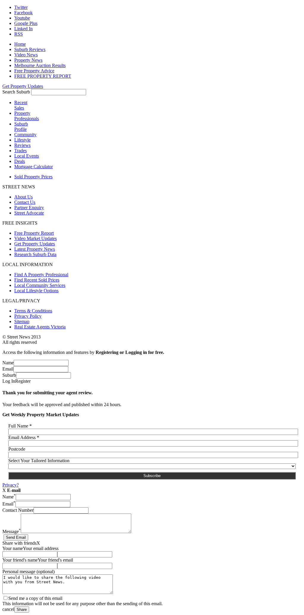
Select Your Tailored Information (38, 460)
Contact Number (18, 510)
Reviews (22, 145)
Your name (12, 548)
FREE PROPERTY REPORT (42, 76)
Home (20, 44)
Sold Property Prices (33, 176)
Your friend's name (20, 559)
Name (8, 362)
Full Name (20, 425)
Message (11, 531)
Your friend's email (55, 559)
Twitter (21, 7)
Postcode (16, 449)
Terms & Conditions (33, 310)
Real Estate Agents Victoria (40, 326)
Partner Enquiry (29, 207)
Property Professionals (26, 116)
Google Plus (25, 23)
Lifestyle (22, 139)
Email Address (23, 437)
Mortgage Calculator (33, 166)
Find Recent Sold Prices (36, 279)
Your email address (40, 548)
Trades (20, 150)
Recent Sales (20, 105)
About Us (23, 196)
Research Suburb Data (35, 254)
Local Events (26, 155)
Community (25, 134)
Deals (19, 161)
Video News (26, 54)
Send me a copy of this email (35, 598)
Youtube (22, 17)
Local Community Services (39, 285)
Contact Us (24, 202)
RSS (18, 33)
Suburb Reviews (29, 49)
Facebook (23, 12)
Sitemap (21, 321)
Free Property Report (34, 233)
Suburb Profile (21, 126)
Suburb (9, 375)
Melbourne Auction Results (40, 65)
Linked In (23, 28)
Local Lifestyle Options (36, 290)
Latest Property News (34, 249)
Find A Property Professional (41, 274)
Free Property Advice (34, 70)
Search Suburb (16, 91)
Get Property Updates (22, 86)
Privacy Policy (28, 316)
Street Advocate (29, 212)
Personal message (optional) (28, 571)
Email (7, 368)
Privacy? (10, 484)
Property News (28, 60)
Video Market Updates (35, 238)
